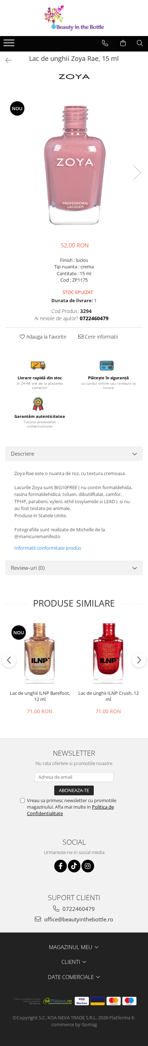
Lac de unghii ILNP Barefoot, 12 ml (40, 696)
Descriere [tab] (22, 453)
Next (137, 172)
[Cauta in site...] (140, 43)
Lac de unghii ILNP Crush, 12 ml (108, 696)
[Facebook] (60, 866)
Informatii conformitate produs (47, 548)
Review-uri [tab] (28, 567)
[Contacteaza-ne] (105, 43)
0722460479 (78, 908)
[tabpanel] (74, 165)
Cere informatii (100, 336)
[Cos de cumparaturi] (123, 43)
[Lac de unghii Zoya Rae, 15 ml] (74, 165)
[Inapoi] (5, 60)
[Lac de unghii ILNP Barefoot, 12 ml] (40, 654)
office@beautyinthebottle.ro (78, 919)
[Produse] (10, 45)
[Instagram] (88, 866)
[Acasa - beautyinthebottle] (74, 18)
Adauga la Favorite (45, 336)
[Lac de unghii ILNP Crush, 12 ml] (108, 654)
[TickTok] (74, 866)
